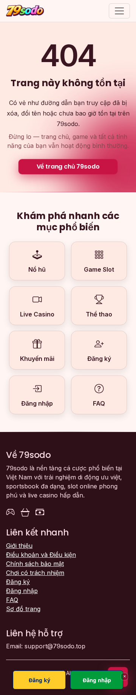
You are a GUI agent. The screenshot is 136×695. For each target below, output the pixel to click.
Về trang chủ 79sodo (68, 166)
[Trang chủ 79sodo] (25, 11)
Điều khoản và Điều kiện (41, 554)
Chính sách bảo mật (35, 563)
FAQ (12, 600)
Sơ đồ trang (23, 609)
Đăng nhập (22, 591)
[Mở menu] (119, 10)
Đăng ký (18, 582)
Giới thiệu (19, 545)
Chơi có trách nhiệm (35, 572)
